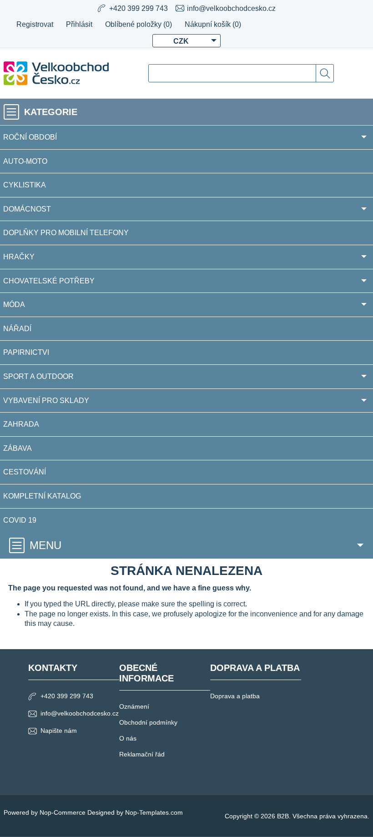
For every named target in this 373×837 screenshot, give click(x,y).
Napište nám (58, 730)
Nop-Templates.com (154, 812)
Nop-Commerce (63, 812)
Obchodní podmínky (148, 722)
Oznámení (134, 706)
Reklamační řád (142, 754)
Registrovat (34, 24)
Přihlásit (79, 24)
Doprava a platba (235, 696)
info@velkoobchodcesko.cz (231, 8)
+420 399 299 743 (66, 696)
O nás (127, 738)
